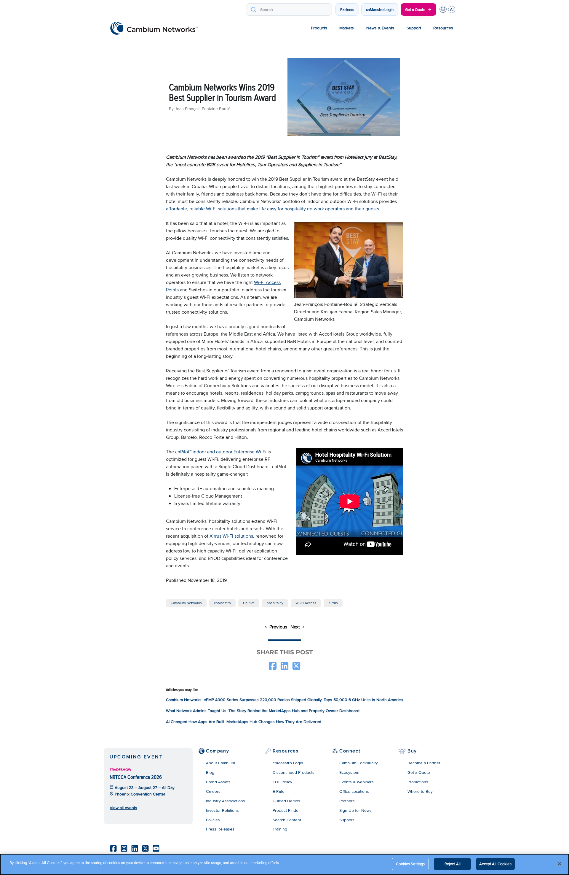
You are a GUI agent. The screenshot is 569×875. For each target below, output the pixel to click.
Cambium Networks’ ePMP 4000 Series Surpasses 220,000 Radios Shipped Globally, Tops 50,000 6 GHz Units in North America (284, 700)
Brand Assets (218, 782)
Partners (347, 9)
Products (319, 28)
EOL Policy (282, 782)
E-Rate (278, 791)
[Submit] (253, 9)
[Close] (559, 863)
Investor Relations (222, 810)
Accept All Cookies (495, 863)
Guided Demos (286, 801)
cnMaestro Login (380, 9)
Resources (443, 28)
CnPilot (249, 602)
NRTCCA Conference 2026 (136, 777)
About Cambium (220, 763)
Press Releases (220, 829)
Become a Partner (423, 763)
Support (414, 28)
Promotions (417, 782)
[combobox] (289, 9)
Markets (346, 28)
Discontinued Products (293, 772)
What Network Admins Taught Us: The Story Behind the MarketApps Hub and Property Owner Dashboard (262, 711)
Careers (213, 791)
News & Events (380, 28)
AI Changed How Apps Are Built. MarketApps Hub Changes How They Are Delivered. (244, 722)
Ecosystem (349, 772)
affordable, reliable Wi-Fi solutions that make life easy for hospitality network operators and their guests (272, 208)
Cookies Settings (410, 863)
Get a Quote (415, 9)
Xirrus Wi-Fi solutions (231, 536)
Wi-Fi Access (305, 602)
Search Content (287, 820)
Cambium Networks (186, 602)
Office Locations (354, 791)
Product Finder (286, 810)
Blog (210, 772)
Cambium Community (358, 763)
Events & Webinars (356, 782)
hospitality (275, 602)
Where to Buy (420, 791)
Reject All (453, 863)
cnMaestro (222, 602)
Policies (213, 820)
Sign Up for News (355, 810)
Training (280, 829)
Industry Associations (225, 801)
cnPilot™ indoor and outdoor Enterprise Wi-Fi (220, 451)
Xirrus (333, 602)
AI (451, 9)
